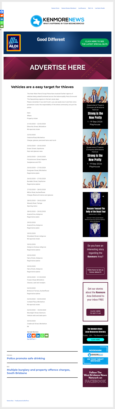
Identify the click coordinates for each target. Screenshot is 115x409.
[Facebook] (29, 336)
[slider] (97, 235)
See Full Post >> (31, 339)
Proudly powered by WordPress (22, 401)
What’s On (90, 8)
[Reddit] (34, 336)
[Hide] (0, 29)
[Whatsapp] (42, 336)
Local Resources (82, 8)
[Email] (47, 336)
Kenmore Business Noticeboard (69, 8)
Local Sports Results (100, 8)
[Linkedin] (38, 336)
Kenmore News (10, 401)
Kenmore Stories (55, 8)
